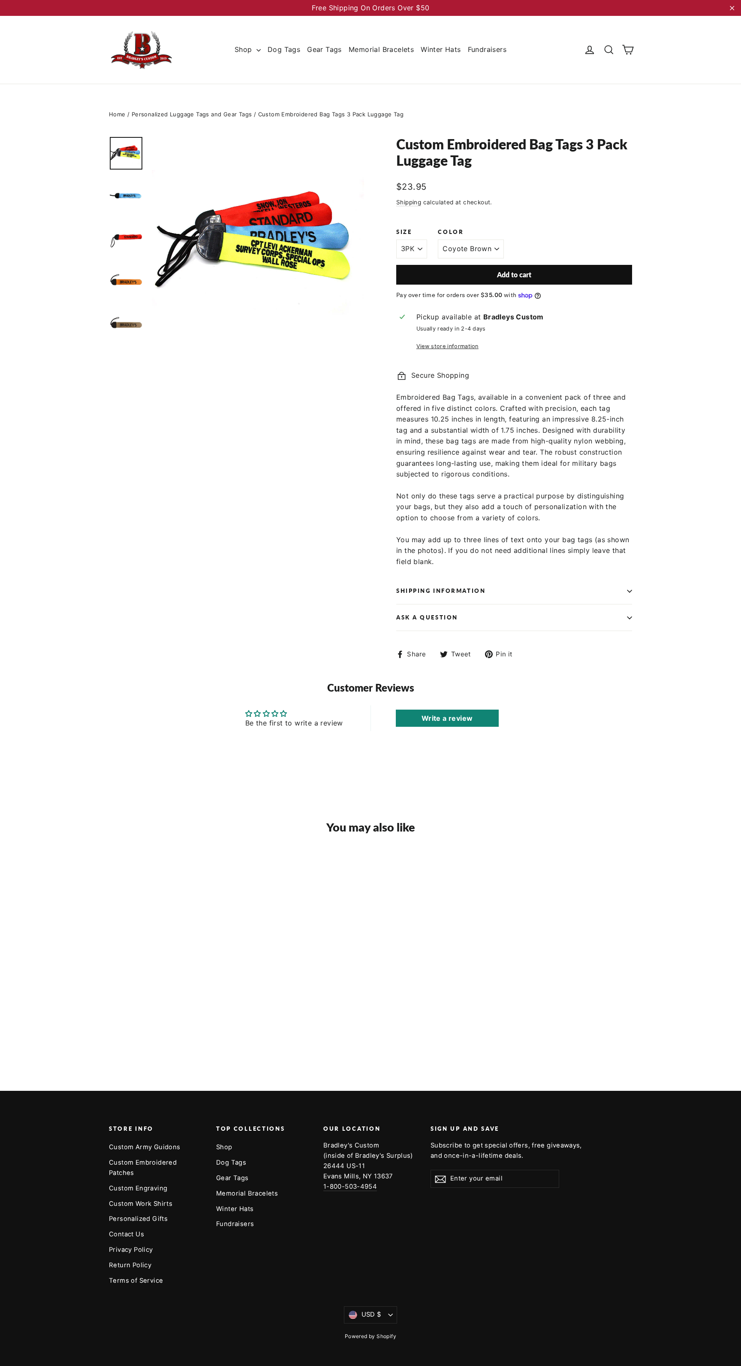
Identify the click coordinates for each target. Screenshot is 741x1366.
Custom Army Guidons (145, 1147)
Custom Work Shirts (140, 1204)
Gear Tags (324, 49)
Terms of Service (136, 1280)
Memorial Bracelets (381, 49)
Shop (244, 49)
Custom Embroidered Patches (143, 1168)
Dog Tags (284, 49)
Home (117, 114)
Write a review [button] (447, 718)
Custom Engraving (138, 1188)
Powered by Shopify (370, 1336)
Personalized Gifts (138, 1219)
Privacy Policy (131, 1250)
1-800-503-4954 (350, 1186)
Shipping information (440, 590)
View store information (447, 346)
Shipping (408, 202)
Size (404, 232)
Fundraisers (487, 49)
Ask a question (427, 617)
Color (451, 232)
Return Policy (130, 1265)
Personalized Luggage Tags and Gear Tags (192, 114)
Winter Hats (441, 49)
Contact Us (126, 1234)
